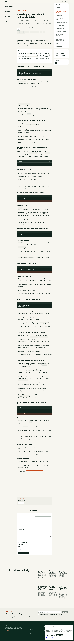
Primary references (59, 46)
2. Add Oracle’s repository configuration (60, 19)
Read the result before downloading (60, 9)
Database (21, 4)
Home (18, 4)
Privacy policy (48, 637)
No (22, 503)
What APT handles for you (60, 28)
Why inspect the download (60, 16)
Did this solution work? (22, 542)
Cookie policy (54, 637)
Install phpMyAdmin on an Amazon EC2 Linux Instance (42, 570)
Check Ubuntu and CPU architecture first (59, 7)
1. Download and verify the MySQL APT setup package (61, 15)
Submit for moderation (23, 552)
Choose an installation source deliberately (61, 12)
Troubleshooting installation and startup (61, 37)
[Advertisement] (35, 94)
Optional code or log (22, 529)
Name (19, 514)
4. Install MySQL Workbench (60, 26)
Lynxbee (6, 625)
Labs (52, 1)
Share (18, 29)
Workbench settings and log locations (34, 470)
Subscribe (65, 612)
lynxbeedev (19, 27)
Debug (45, 1)
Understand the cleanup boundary (60, 43)
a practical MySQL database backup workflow (38, 451)
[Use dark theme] (68, 2)
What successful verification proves (61, 32)
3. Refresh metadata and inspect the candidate (61, 23)
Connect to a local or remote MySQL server (60, 35)
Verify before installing (60, 25)
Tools (58, 1)
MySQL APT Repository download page (28, 465)
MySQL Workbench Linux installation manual (32, 461)
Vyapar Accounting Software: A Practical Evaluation (63, 588)
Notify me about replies (24, 546)
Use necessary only (51, 635)
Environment (20, 538)
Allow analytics (60, 635)
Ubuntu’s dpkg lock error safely (38, 454)
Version (36, 538)
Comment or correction (23, 520)
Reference (48, 1)
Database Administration (20, 33)
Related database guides (60, 44)
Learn (42, 1)
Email (37, 515)
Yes (19, 503)
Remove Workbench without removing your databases (60, 40)
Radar (55, 1)
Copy (50, 161)
